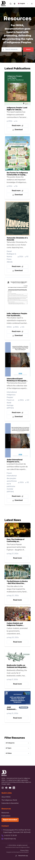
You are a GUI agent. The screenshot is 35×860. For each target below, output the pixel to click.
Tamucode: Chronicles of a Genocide (17, 239)
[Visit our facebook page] (6, 788)
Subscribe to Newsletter (10, 803)
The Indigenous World (9, 800)
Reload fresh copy (23, 855)
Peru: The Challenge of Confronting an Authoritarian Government (17, 541)
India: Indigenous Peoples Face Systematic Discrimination (17, 315)
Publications (5, 816)
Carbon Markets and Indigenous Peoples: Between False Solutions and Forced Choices (16, 624)
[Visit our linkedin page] (14, 788)
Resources (5, 813)
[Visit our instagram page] (2, 788)
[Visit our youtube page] (10, 788)
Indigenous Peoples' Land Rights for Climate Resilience (17, 109)
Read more (16, 126)
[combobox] (21, 4)
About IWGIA (5, 797)
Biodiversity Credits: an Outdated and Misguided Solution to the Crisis (16, 666)
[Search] (10, 3)
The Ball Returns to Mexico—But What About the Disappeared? (17, 583)
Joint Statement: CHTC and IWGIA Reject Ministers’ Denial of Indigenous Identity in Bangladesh (12, 708)
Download (19, 130)
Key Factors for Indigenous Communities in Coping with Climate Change (17, 174)
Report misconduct (10, 820)
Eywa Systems (25, 852)
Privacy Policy (24, 850)
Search (28, 49)
